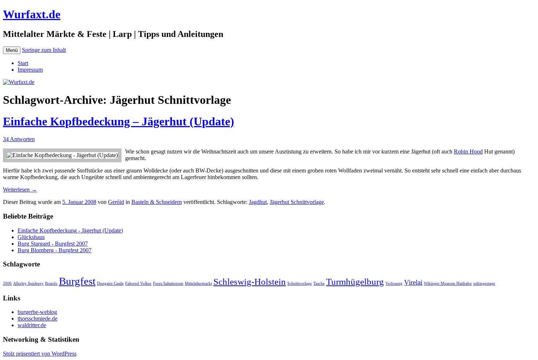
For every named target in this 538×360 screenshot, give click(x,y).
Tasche (319, 283)
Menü (12, 50)
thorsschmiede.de (37, 318)
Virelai (413, 282)
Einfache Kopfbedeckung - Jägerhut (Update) (70, 230)
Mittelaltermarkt (198, 283)
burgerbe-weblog (37, 312)
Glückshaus (31, 237)
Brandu (51, 283)
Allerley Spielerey (28, 283)
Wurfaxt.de (31, 14)
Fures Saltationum (168, 283)
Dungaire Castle (110, 283)
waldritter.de (32, 325)
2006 (7, 283)
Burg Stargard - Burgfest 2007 (53, 243)
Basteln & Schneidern (156, 202)
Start (23, 63)
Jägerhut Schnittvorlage (297, 202)
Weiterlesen (20, 189)
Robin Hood (468, 151)
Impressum (30, 70)
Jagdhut (258, 202)
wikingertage (484, 283)
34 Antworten (19, 139)
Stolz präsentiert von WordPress (39, 353)
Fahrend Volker (138, 283)
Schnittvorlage (299, 283)
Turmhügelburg (355, 282)
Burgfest (77, 281)
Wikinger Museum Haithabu (448, 283)
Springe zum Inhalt (44, 50)
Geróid (116, 202)
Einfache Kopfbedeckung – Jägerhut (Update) (118, 121)
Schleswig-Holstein (249, 282)
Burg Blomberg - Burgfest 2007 (54, 250)
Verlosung (394, 283)
